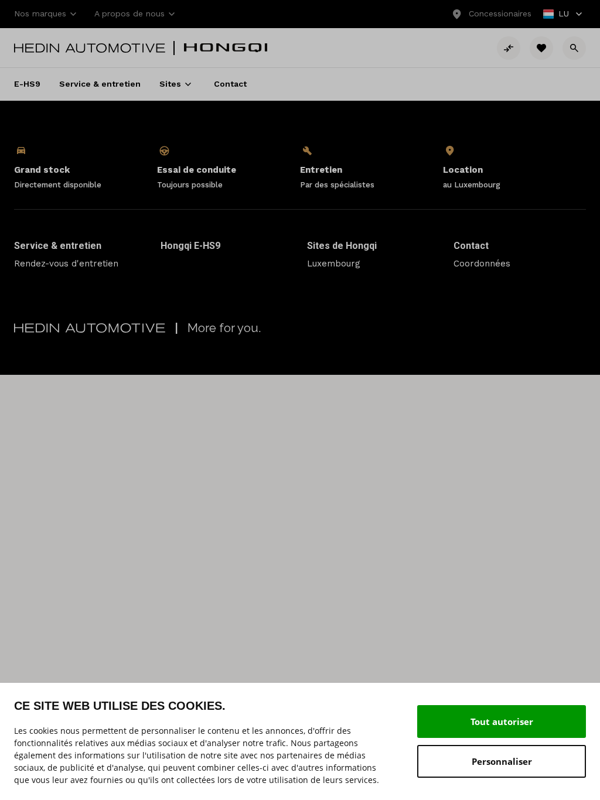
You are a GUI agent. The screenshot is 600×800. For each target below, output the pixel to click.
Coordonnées (482, 263)
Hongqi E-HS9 (190, 245)
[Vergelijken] (509, 48)
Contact (471, 245)
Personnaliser (502, 761)
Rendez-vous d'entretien (66, 263)
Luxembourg (333, 263)
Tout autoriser (502, 721)
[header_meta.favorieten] (541, 48)
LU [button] (556, 15)
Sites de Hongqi (342, 245)
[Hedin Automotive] (89, 48)
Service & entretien (57, 245)
